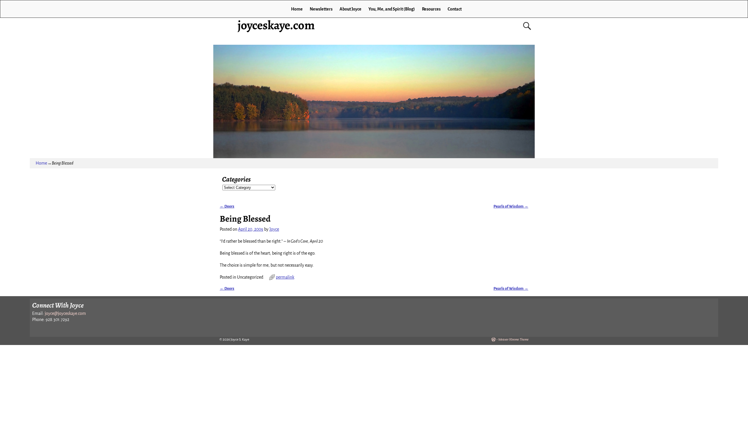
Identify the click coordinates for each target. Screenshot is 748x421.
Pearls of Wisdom (511, 206)
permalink (285, 277)
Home (297, 9)
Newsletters (321, 9)
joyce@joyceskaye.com (65, 313)
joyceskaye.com (276, 25)
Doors (227, 206)
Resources (431, 9)
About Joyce (350, 9)
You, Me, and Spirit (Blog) (391, 9)
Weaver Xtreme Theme (513, 339)
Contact (455, 9)
